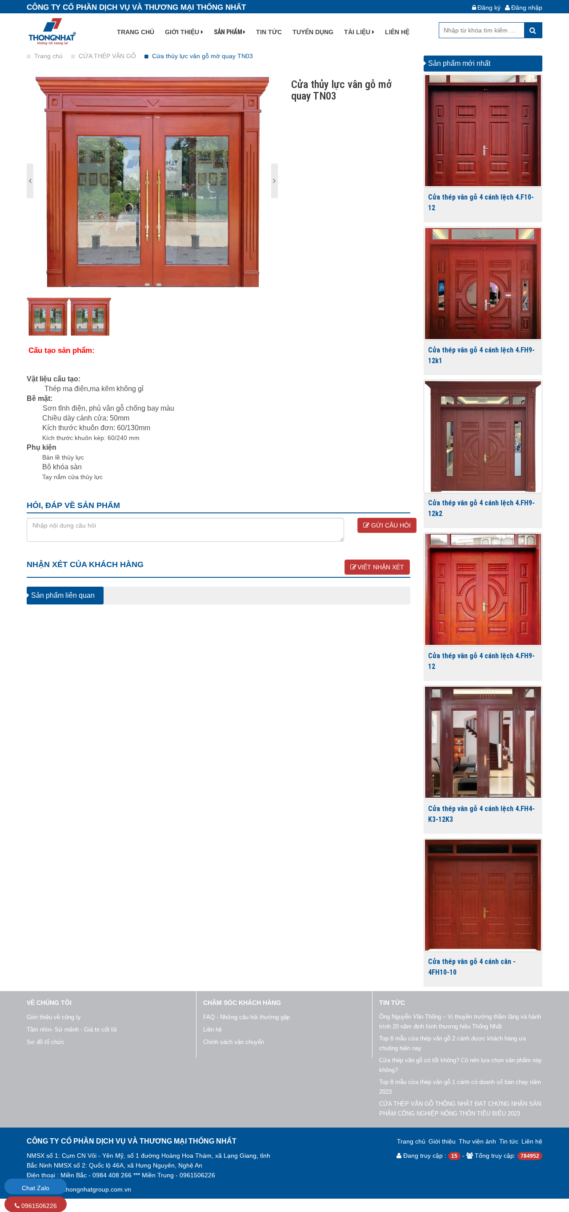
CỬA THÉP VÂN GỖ (108, 56)
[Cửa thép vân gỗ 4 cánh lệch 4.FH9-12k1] (483, 283)
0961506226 (38, 1205)
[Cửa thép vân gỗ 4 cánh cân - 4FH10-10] (483, 895)
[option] (152, 181)
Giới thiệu (183, 32)
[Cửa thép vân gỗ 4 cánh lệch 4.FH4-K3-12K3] (483, 742)
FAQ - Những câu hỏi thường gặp (246, 1017)
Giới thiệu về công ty (54, 1017)
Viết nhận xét (380, 567)
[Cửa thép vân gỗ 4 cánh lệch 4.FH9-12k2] (483, 436)
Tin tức (269, 32)
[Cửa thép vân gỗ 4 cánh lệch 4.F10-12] (483, 130)
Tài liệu (358, 32)
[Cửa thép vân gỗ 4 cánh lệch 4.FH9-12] (483, 589)
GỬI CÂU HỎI (390, 525)
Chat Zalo (35, 1188)
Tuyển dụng (313, 32)
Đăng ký (489, 7)
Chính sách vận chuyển (233, 1042)
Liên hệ (397, 32)
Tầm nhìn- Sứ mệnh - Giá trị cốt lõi (72, 1029)
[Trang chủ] (51, 31)
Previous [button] (274, 181)
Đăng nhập (526, 7)
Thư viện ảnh (477, 1141)
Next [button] (30, 181)
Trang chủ (135, 32)
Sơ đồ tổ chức (45, 1042)
